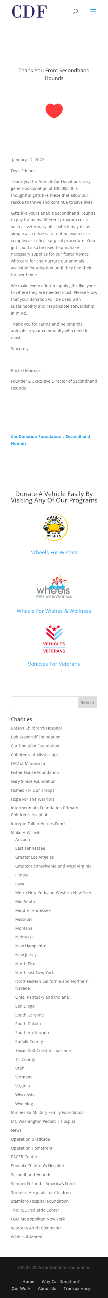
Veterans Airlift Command (36, 1228)
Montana (24, 928)
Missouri (23, 919)
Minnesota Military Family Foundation (47, 1112)
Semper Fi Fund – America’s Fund (43, 1183)
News (16, 1130)
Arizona (22, 839)
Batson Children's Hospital (36, 728)
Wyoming (24, 1103)
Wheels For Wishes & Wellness (54, 610)
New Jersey (26, 954)
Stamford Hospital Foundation (40, 1201)
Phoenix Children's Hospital (37, 1165)
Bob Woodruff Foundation (35, 737)
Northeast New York (34, 972)
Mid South (25, 901)
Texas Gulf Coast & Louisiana (43, 1050)
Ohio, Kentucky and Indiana (42, 997)
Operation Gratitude (30, 1139)
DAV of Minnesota (28, 763)
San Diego (25, 1006)
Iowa (19, 884)
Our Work (21, 1288)
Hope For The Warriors (32, 799)
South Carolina (29, 1015)
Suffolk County (29, 1041)
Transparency (77, 1288)
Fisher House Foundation (35, 772)
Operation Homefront (31, 1148)
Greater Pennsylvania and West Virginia (53, 866)
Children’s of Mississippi (34, 754)
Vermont (23, 1077)
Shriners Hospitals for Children (41, 1192)
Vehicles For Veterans (54, 663)
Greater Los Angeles (34, 857)
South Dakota (28, 1023)
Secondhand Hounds (31, 1174)
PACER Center (24, 1156)
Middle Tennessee (33, 910)
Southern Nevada (32, 1032)
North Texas (27, 963)
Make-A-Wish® (25, 832)
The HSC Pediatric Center (35, 1210)
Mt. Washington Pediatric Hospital (44, 1121)
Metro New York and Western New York (53, 892)
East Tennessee (30, 848)
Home (28, 1281)
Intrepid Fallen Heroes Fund (38, 823)
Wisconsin (25, 1094)
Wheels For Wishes (54, 552)
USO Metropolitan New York (38, 1219)
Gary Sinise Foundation (33, 781)
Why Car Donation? (60, 1281)
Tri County (25, 1059)
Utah (19, 1068)
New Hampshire (30, 946)
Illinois (21, 875)
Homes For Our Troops (32, 790)
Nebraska (24, 937)
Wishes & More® (27, 1237)
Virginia (22, 1086)
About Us (47, 1288)
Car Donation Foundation (36, 436)
